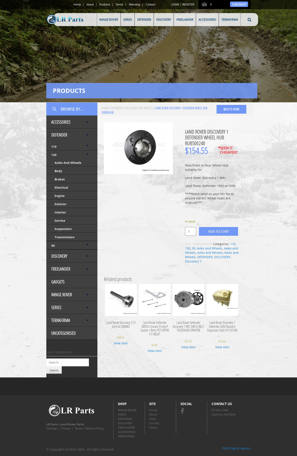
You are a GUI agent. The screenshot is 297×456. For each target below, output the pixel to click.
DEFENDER (144, 20)
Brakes (60, 179)
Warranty (134, 4)
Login (175, 4)
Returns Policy (94, 428)
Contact (150, 4)
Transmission (65, 237)
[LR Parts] (59, 24)
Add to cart (218, 231)
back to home (232, 109)
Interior (60, 212)
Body (58, 171)
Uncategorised (63, 333)
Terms (119, 4)
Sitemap (51, 428)
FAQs (152, 419)
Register (188, 4)
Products (104, 4)
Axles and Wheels (68, 163)
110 (54, 147)
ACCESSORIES (207, 20)
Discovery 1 (193, 261)
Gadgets (58, 282)
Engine (60, 196)
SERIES (127, 20)
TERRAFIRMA (229, 20)
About (90, 4)
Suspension (63, 229)
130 (54, 155)
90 (53, 246)
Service (60, 221)
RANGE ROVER (108, 20)
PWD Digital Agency (236, 448)
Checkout (239, 4)
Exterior (61, 204)
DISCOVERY (163, 20)
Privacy (65, 428)
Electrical (61, 187)
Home (77, 4)
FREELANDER (184, 20)
